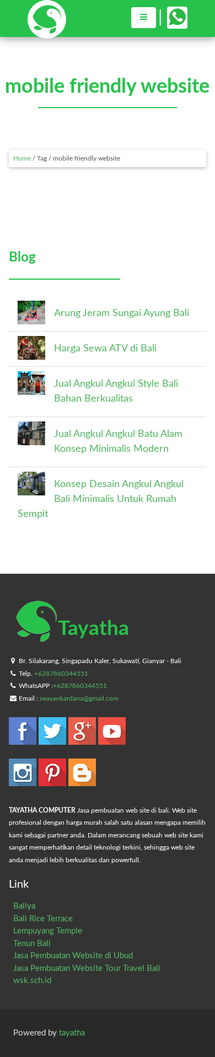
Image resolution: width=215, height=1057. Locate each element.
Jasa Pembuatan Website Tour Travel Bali (86, 968)
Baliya (24, 906)
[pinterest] (53, 781)
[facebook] (24, 739)
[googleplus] (83, 739)
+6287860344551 (61, 673)
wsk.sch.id (32, 980)
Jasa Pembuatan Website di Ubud (73, 956)
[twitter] (53, 739)
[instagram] (24, 781)
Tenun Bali (32, 943)
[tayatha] (47, 33)
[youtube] (112, 739)
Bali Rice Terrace (43, 919)
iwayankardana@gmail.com (79, 698)
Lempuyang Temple (47, 931)
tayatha (72, 1033)
